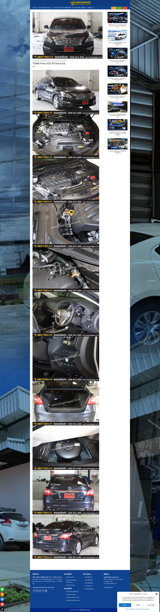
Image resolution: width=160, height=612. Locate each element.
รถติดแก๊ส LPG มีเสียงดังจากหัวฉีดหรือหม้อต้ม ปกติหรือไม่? (117, 151)
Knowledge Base (89, 589)
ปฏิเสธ (138, 605)
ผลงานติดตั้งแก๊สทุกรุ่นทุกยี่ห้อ (60, 61)
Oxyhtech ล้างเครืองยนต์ (72, 591)
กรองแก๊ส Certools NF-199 (73, 600)
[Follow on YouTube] (46, 590)
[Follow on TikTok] (40, 590)
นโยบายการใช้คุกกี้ (130, 609)
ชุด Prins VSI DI (70, 577)
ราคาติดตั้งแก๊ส (88, 577)
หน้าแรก (35, 7)
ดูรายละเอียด (151, 605)
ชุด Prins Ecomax (70, 585)
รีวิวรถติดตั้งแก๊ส (89, 580)
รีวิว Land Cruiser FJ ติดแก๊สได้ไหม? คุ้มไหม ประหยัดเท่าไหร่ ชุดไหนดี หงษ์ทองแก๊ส (117, 115)
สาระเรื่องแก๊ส (76, 7)
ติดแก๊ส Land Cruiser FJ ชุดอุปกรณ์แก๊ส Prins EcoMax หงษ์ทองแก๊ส (118, 79)
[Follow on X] (43, 590)
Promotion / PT (89, 586)
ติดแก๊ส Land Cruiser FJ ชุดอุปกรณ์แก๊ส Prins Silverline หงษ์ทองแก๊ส (118, 61)
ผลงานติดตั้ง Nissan (37, 61)
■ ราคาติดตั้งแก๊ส (66, 7)
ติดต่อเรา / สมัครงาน (87, 7)
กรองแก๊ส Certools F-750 (72, 597)
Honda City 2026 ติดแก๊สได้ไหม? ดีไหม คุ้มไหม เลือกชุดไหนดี (117, 43)
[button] (157, 594)
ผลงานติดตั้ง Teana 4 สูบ (47, 61)
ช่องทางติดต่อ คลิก (108, 587)
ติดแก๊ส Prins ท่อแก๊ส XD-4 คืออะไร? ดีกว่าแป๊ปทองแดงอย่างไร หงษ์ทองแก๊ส (117, 97)
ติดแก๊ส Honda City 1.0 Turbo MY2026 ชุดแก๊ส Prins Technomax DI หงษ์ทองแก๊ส (117, 25)
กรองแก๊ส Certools (70, 594)
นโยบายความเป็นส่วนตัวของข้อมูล (142, 609)
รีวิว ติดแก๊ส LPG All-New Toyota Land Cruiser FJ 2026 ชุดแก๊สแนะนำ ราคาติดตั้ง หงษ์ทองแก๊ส (117, 133)
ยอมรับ (125, 605)
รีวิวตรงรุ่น (57, 7)
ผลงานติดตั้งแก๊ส (89, 583)
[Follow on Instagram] (37, 590)
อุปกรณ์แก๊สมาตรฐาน (45, 7)
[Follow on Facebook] (34, 590)
